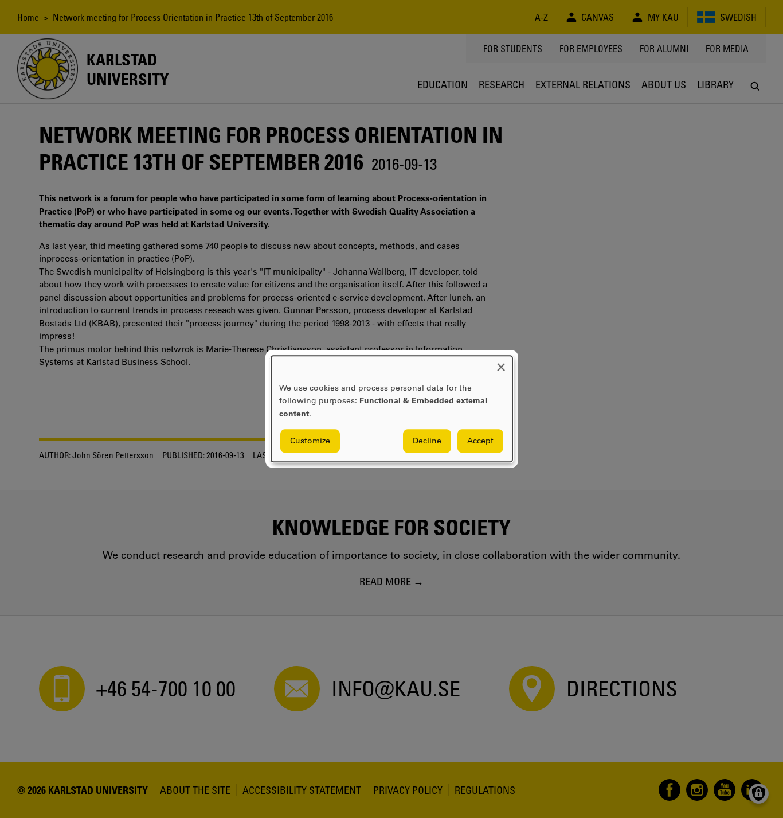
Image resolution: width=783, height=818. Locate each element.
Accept (480, 441)
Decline (427, 441)
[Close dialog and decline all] (501, 363)
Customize (310, 441)
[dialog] (391, 409)
